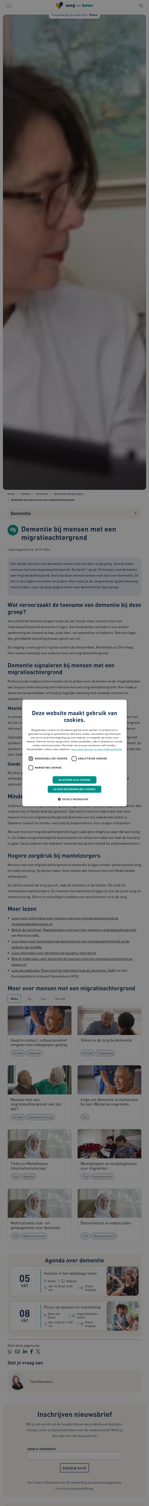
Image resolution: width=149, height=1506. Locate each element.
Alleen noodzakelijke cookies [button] (74, 789)
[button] (74, 799)
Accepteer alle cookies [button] (74, 779)
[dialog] (74, 753)
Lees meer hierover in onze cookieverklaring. (96, 749)
